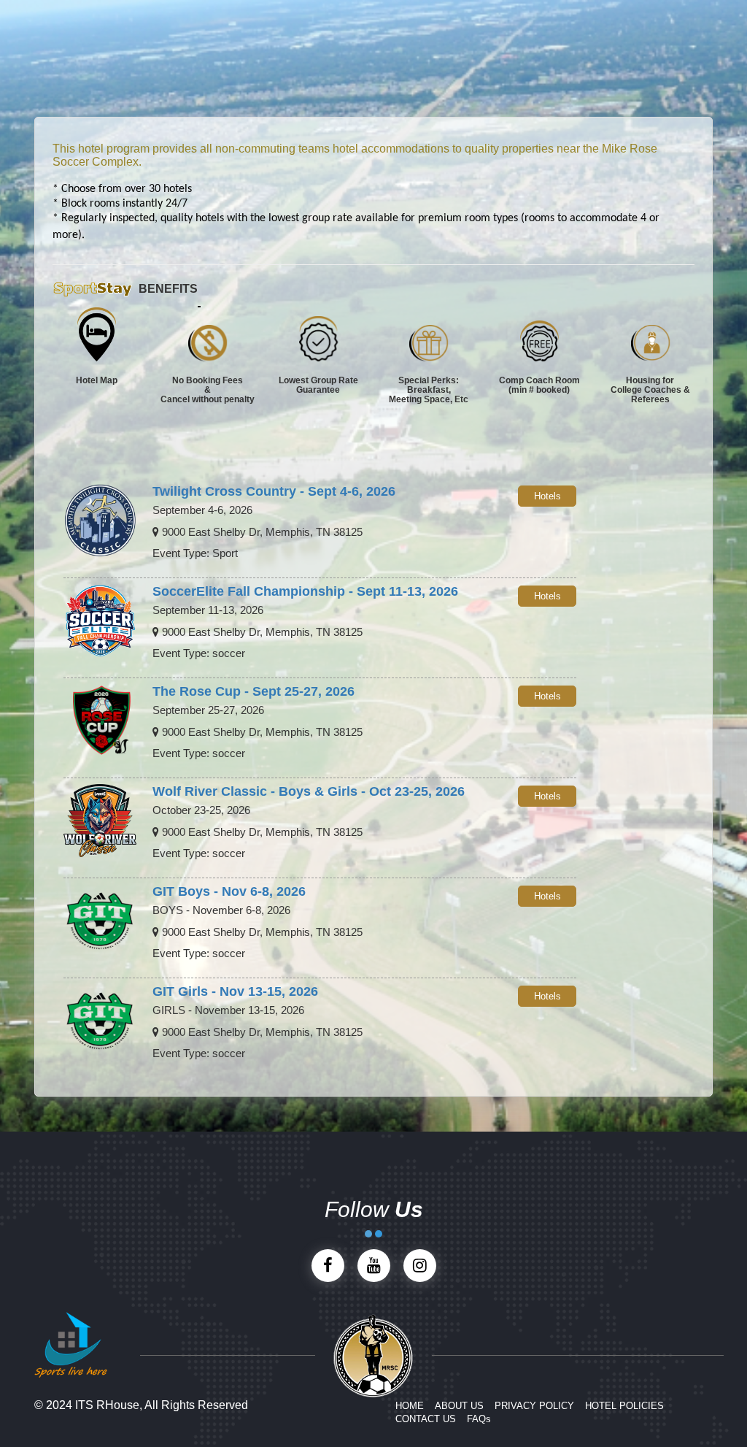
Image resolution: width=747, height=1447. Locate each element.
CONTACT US (425, 1418)
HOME (409, 1405)
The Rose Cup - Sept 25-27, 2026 (253, 691)
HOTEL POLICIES (624, 1405)
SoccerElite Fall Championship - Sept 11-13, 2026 (305, 591)
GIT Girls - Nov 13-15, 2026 (235, 991)
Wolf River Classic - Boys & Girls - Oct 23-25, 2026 (308, 791)
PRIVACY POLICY (534, 1405)
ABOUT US (459, 1405)
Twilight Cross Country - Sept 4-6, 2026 (273, 491)
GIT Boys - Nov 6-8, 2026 (229, 891)
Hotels (547, 496)
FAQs (479, 1418)
